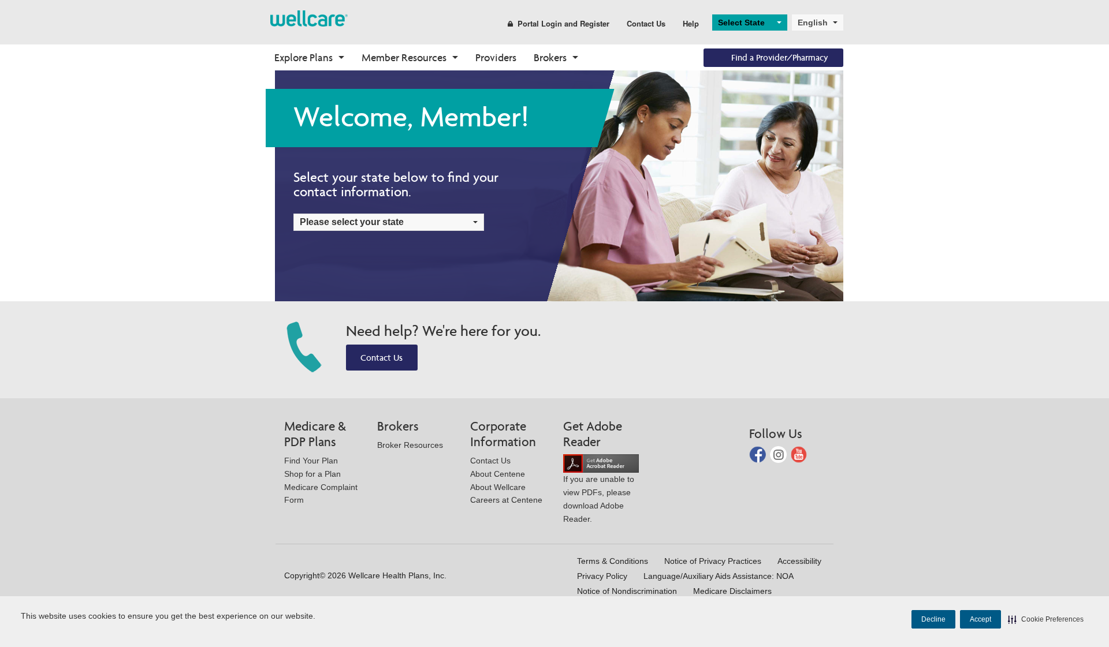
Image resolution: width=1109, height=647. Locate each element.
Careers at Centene (506, 499)
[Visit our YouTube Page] (799, 453)
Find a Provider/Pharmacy (779, 57)
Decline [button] (933, 619)
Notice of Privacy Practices (712, 561)
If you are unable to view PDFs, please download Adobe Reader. (598, 498)
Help (691, 23)
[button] (1046, 619)
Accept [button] (980, 619)
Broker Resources (410, 445)
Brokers (550, 57)
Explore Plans (303, 57)
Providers (495, 57)
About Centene (497, 473)
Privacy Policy (602, 576)
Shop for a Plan (312, 473)
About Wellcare (498, 487)
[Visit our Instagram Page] (779, 453)
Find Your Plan (311, 460)
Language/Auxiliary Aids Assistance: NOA (718, 576)
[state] (309, 18)
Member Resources (404, 57)
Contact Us (646, 23)
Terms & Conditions (612, 561)
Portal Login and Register (563, 23)
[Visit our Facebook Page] (758, 453)
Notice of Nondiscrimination (627, 591)
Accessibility (799, 561)
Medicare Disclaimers (732, 591)
